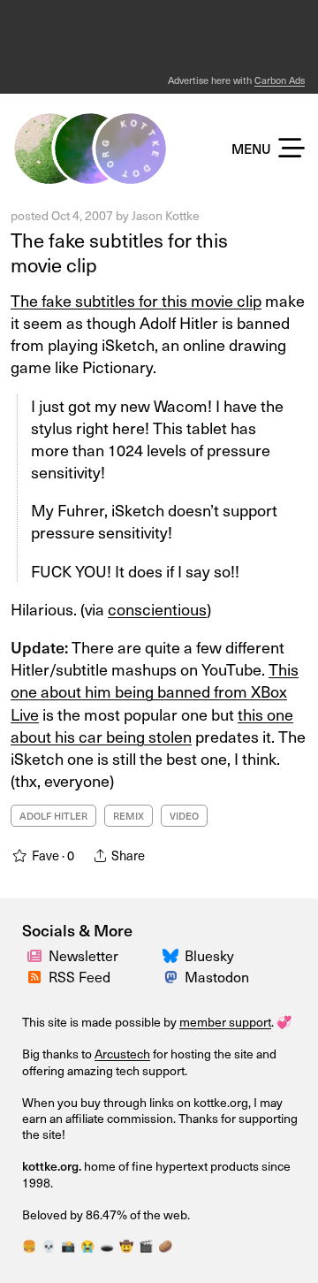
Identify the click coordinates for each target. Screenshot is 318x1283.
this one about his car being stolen (152, 725)
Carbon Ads (279, 80)
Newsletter (83, 955)
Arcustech (122, 1053)
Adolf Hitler (53, 815)
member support (225, 1021)
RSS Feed (79, 976)
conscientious (157, 609)
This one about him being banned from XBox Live (155, 691)
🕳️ (107, 1246)
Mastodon (217, 976)
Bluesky (209, 955)
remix (128, 815)
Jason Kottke (166, 215)
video (184, 815)
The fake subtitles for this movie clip (119, 252)
